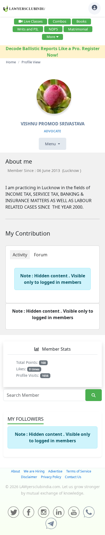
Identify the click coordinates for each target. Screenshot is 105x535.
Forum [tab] (40, 255)
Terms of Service (78, 471)
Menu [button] (51, 143)
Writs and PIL (27, 29)
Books (81, 21)
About (15, 471)
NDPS (53, 29)
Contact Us (73, 477)
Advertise (55, 471)
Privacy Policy (51, 477)
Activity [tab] (20, 255)
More (51, 36)
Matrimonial (78, 29)
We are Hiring (34, 471)
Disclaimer (29, 477)
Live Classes (33, 21)
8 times (34, 369)
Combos (59, 21)
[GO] (93, 395)
